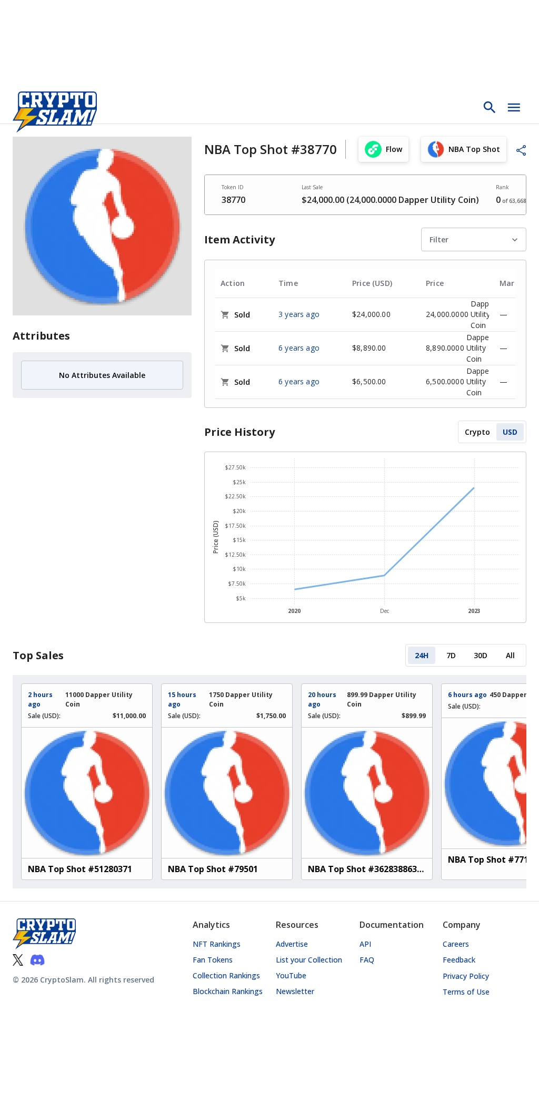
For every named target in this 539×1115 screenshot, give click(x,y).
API (365, 944)
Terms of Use (466, 992)
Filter (439, 239)
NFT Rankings (217, 944)
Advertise (292, 944)
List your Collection (309, 960)
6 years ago (299, 348)
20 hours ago (322, 699)
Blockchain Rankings (228, 991)
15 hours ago (182, 699)
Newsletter (295, 991)
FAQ (367, 960)
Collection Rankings (226, 975)
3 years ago (299, 314)
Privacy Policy (466, 976)
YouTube (291, 975)
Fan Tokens (213, 960)
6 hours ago (467, 694)
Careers (456, 944)
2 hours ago (40, 699)
